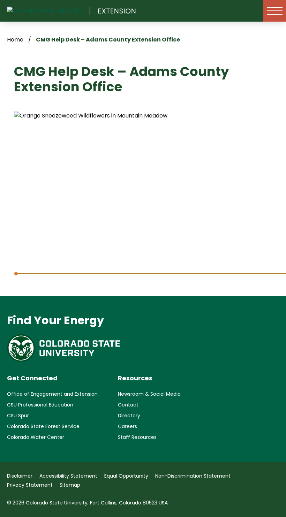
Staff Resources (137, 437)
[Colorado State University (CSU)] (48, 11)
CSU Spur (18, 415)
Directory (129, 415)
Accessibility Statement (68, 475)
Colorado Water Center (35, 437)
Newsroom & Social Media (149, 393)
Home (15, 40)
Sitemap (70, 484)
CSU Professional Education (40, 404)
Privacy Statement (30, 484)
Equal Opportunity (126, 475)
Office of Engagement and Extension (52, 393)
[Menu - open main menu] (274, 11)
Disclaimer (19, 475)
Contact (128, 404)
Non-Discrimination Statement (193, 475)
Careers (127, 426)
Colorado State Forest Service (43, 426)
